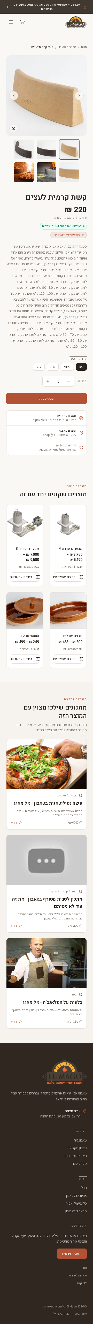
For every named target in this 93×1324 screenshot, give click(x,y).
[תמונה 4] (69, 172)
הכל (84, 1187)
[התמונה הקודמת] (79, 95)
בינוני (67, 367)
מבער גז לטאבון (76, 1211)
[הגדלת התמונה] (13, 128)
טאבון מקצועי (78, 1148)
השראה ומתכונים (75, 1155)
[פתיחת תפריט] (11, 22)
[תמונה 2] (46, 149)
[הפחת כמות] (68, 381)
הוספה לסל (46, 398)
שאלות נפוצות (78, 1275)
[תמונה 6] (23, 172)
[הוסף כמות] (48, 381)
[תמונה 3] (23, 149)
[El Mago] (70, 22)
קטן (81, 367)
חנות (84, 47)
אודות (83, 1268)
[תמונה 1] (69, 149)
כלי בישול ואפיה (76, 1203)
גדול (52, 367)
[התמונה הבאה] (13, 95)
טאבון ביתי (80, 1140)
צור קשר (81, 1283)
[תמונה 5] (46, 172)
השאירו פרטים (72, 1253)
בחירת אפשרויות (65, 577)
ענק (38, 367)
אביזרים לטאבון (67, 47)
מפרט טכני (79, 1163)
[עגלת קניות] (22, 22)
